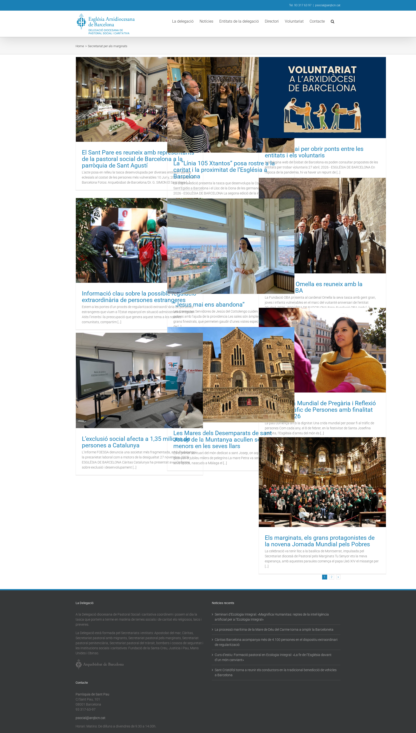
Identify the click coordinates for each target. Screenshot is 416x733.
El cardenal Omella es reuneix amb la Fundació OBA (314, 287)
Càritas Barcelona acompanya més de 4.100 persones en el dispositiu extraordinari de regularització (276, 642)
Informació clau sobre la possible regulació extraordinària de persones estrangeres (139, 296)
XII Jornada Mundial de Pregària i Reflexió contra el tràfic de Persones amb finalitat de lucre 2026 (320, 410)
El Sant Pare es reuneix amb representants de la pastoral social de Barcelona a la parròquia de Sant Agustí (138, 159)
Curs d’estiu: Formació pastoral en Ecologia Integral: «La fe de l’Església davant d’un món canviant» (273, 657)
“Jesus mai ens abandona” (209, 304)
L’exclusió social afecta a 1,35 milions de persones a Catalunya (136, 442)
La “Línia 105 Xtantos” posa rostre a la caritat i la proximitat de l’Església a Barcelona (224, 170)
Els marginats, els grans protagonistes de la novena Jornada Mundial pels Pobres (320, 541)
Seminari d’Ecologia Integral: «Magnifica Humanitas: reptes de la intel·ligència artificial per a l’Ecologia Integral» (272, 616)
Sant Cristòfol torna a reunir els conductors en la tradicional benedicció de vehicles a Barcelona (276, 672)
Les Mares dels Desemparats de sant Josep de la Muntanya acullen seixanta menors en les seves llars (225, 440)
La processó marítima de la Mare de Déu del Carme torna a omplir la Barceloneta (274, 629)
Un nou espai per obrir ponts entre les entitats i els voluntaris (314, 152)
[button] (332, 21)
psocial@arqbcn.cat (327, 5)
